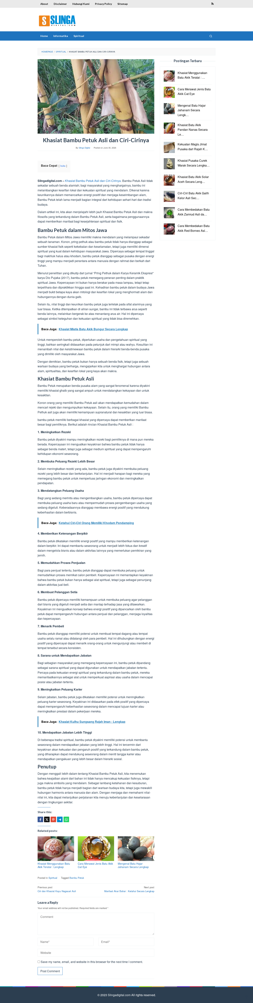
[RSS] (212, 4)
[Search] (210, 36)
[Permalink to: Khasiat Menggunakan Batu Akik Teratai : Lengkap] (56, 848)
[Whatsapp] (66, 819)
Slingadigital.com (119, 995)
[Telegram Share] (60, 819)
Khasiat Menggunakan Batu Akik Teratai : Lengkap (54, 865)
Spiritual (53, 878)
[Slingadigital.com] (57, 21)
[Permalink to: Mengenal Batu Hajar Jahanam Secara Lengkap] (136, 848)
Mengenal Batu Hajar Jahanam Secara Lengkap (133, 865)
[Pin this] (53, 819)
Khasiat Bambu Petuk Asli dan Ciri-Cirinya (93, 181)
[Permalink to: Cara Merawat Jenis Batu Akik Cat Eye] (96, 848)
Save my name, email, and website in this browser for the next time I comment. (92, 962)
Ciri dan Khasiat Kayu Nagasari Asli (57, 889)
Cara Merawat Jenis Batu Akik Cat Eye (95, 865)
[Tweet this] (47, 819)
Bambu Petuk (76, 878)
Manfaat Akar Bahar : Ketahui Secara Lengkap (129, 889)
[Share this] (40, 819)
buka (62, 165)
